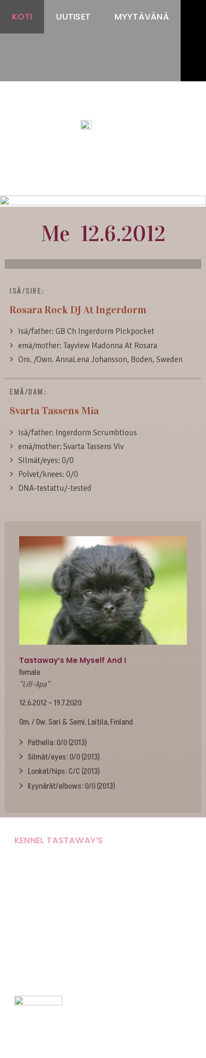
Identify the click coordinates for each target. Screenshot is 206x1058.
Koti (22, 16)
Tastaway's (103, 106)
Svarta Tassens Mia (54, 410)
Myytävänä (141, 16)
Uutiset (73, 16)
